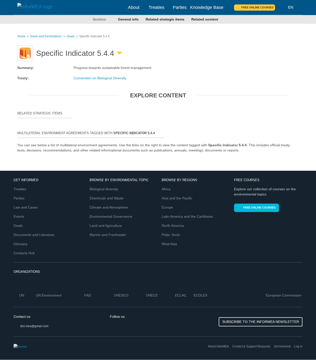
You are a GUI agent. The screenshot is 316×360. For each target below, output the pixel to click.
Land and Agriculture (106, 226)
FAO (88, 295)
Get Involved (282, 346)
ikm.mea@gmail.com (34, 326)
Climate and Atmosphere (109, 207)
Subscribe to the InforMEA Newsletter (260, 322)
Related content (204, 19)
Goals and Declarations (46, 36)
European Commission (284, 295)
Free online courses (257, 7)
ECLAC (181, 295)
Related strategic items (165, 19)
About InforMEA (218, 346)
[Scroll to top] (302, 346)
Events (19, 216)
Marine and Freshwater (108, 235)
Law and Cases (26, 207)
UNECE (152, 295)
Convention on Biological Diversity (100, 78)
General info (128, 19)
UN (22, 295)
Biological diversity (104, 189)
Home (21, 36)
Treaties (156, 7)
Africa (166, 189)
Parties (180, 7)
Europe (167, 207)
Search (281, 7)
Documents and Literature (34, 235)
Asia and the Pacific (177, 198)
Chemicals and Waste (106, 198)
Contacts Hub (24, 253)
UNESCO (121, 295)
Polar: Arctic (171, 235)
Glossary (20, 244)
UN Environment (49, 295)
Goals (71, 36)
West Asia (169, 244)
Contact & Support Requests (251, 346)
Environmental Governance (111, 216)
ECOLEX (201, 295)
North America (173, 226)
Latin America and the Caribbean (187, 216)
